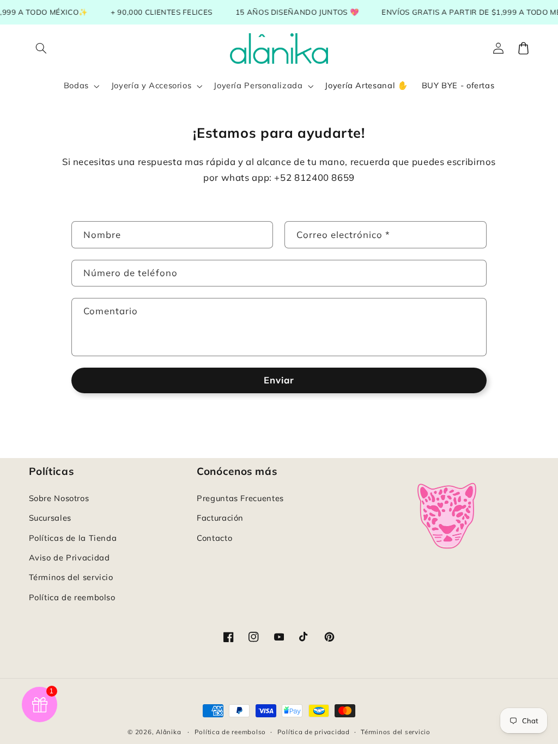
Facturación (220, 518)
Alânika (168, 732)
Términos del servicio (71, 577)
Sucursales (50, 518)
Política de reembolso (72, 597)
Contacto (214, 538)
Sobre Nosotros (59, 498)
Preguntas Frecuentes (240, 498)
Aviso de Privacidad (69, 557)
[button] (41, 48)
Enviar (279, 380)
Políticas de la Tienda (73, 538)
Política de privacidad (313, 732)
